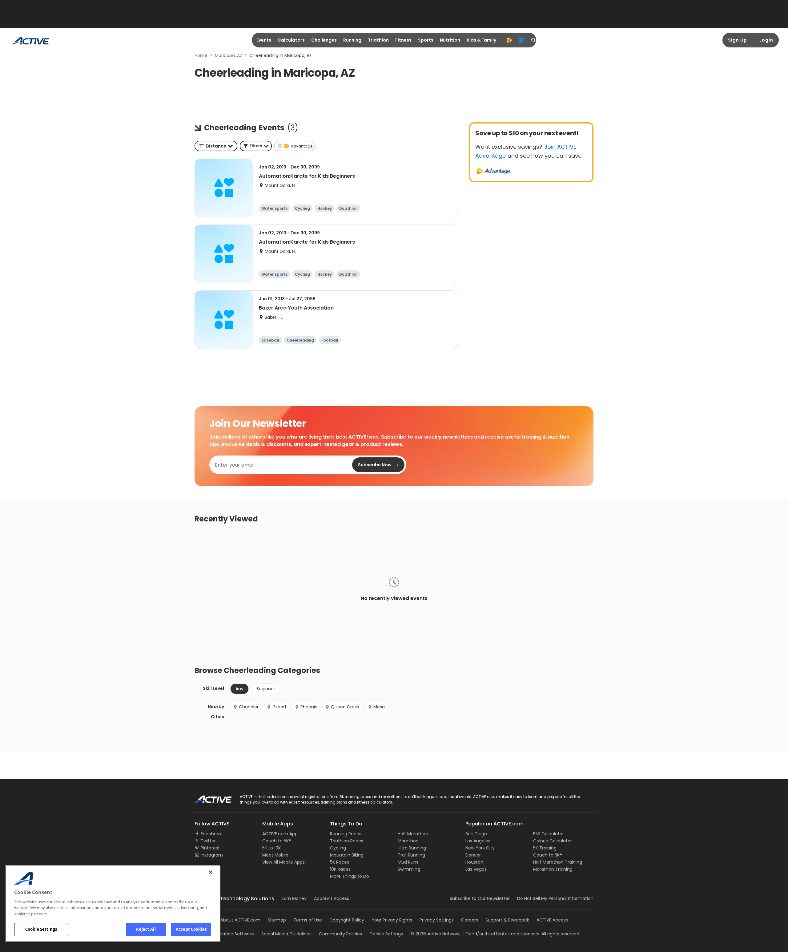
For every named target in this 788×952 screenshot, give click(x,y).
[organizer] (521, 40)
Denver (473, 855)
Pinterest (210, 848)
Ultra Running (412, 848)
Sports (425, 40)
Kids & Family (481, 40)
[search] (533, 40)
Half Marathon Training (557, 862)
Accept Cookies (191, 929)
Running (352, 40)
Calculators (291, 40)
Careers (469, 920)
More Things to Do (349, 876)
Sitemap (277, 920)
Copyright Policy (346, 920)
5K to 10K (271, 848)
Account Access (331, 898)
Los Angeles (477, 841)
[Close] (210, 872)
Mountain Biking (347, 855)
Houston (474, 862)
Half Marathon (413, 834)
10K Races (340, 869)
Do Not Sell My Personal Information (555, 898)
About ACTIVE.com (240, 920)
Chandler (249, 707)
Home (201, 55)
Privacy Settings (437, 920)
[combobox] (216, 146)
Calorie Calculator (552, 841)
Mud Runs (408, 862)
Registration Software (231, 934)
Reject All (145, 929)
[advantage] (509, 40)
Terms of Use (307, 920)
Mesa (379, 707)
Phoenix (308, 707)
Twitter (208, 841)
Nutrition (450, 40)
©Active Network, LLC (439, 934)
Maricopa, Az (228, 55)
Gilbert (279, 707)
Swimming (409, 869)
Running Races (345, 834)
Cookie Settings (41, 929)
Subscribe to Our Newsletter (480, 898)
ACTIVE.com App (280, 834)
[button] (256, 146)
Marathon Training (553, 869)
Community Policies (340, 934)
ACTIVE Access (552, 920)
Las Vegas (476, 869)
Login (766, 40)
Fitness (403, 40)
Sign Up (737, 40)
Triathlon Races (346, 841)
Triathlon (378, 40)
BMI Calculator (548, 834)
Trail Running (411, 855)
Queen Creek (345, 707)
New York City (480, 848)
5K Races (339, 862)
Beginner (265, 689)
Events (263, 40)
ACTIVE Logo (208, 797)
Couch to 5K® (276, 841)
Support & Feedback (507, 920)
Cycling (338, 848)
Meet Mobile (275, 855)
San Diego (476, 834)
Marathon (408, 841)
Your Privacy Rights (392, 920)
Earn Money (294, 898)
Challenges (324, 40)
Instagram (212, 855)
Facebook (211, 834)
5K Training (545, 848)
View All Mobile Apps (283, 862)
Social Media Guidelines (286, 934)
